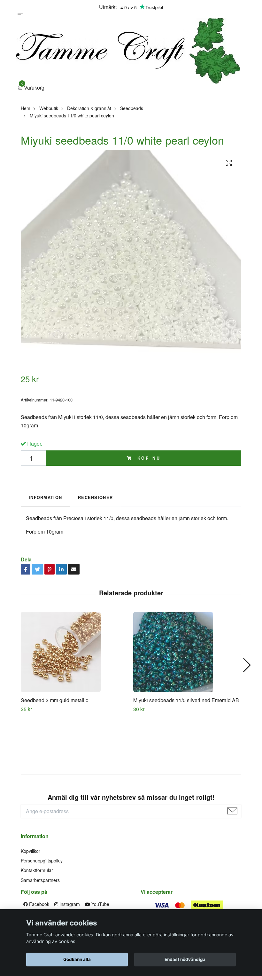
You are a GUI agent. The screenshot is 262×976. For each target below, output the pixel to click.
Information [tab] (45, 497)
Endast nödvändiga (185, 959)
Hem (25, 108)
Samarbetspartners (40, 880)
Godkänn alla (77, 959)
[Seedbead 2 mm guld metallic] (74, 652)
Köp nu (147, 458)
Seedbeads (131, 108)
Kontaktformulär (37, 870)
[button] (246, 665)
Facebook (38, 904)
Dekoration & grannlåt (89, 108)
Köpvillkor (30, 851)
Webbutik (48, 108)
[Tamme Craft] (128, 50)
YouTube (99, 904)
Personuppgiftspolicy (42, 860)
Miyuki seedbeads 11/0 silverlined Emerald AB (186, 700)
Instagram (69, 904)
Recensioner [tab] (95, 497)
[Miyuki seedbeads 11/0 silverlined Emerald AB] (187, 652)
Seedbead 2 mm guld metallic (54, 700)
